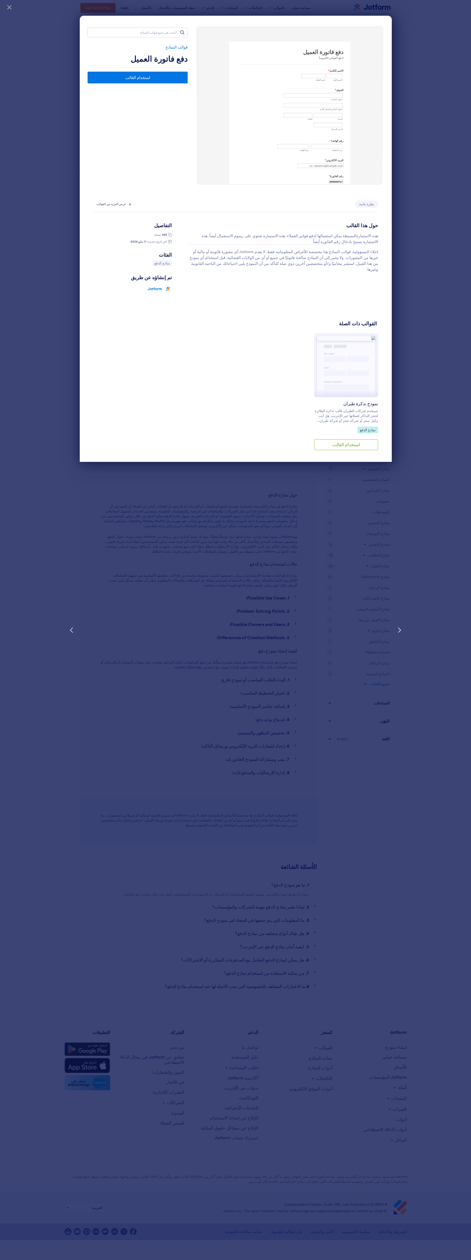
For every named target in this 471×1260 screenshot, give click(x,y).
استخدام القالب (137, 77)
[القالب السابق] (399, 630)
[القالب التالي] (71, 630)
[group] (346, 395)
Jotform (155, 288)
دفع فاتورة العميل (159, 59)
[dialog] (235, 630)
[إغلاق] (9, 7)
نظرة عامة (366, 204)
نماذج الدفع (161, 263)
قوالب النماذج (177, 47)
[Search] (182, 32)
